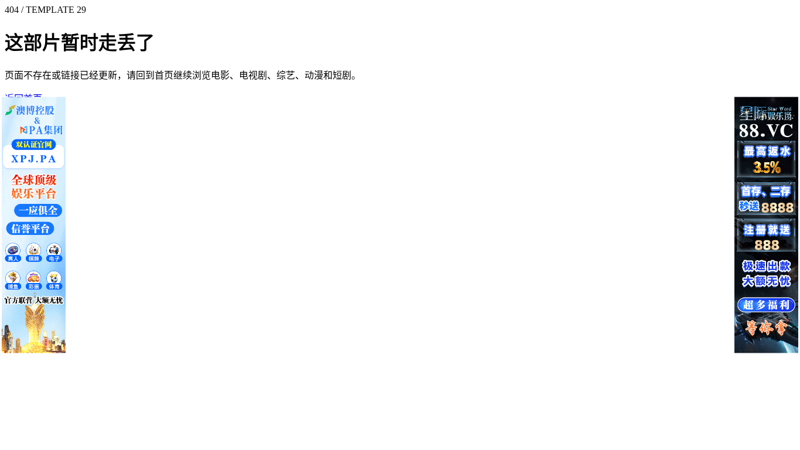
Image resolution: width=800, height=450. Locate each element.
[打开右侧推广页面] (766, 225)
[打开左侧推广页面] (34, 225)
